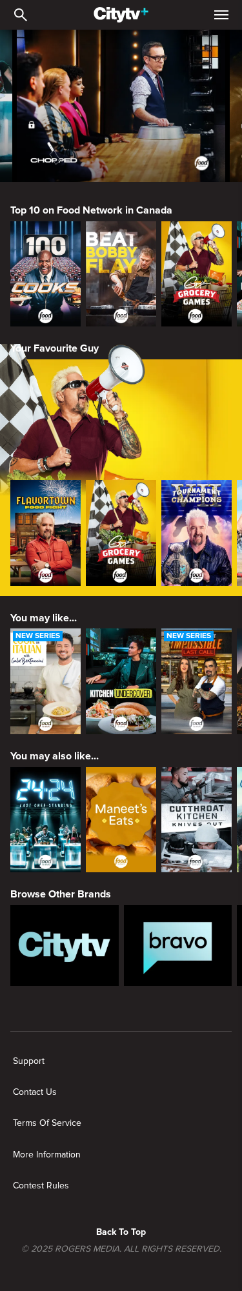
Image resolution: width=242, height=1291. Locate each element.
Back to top (121, 1231)
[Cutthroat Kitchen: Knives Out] (196, 820)
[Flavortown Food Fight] (45, 533)
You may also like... (54, 756)
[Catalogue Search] (20, 15)
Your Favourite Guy (54, 348)
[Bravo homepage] (178, 945)
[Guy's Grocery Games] (196, 274)
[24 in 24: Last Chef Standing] (45, 820)
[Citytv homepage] (64, 945)
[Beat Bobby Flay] (121, 274)
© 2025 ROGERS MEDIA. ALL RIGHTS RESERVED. (121, 1249)
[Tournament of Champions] (196, 533)
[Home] (121, 15)
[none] (29, 1061)
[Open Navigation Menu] (221, 15)
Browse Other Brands (60, 894)
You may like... (43, 618)
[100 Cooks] (45, 274)
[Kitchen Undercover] (121, 681)
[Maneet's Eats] (121, 820)
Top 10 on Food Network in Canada (91, 210)
